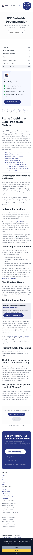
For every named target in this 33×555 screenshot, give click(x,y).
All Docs (5, 47)
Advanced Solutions (9, 53)
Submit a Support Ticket (17, 414)
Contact (4, 480)
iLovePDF (20, 222)
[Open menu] (14, 6)
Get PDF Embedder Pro (13, 315)
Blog (3, 477)
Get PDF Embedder (27, 6)
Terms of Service (6, 537)
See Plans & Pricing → (15, 452)
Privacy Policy (17, 537)
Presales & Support (8, 63)
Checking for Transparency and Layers (17, 153)
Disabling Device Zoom (12, 160)
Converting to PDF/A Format (14, 157)
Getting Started (7, 57)
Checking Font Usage (12, 158)
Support (4, 482)
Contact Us (16, 419)
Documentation (11, 110)
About (3, 475)
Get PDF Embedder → (12, 101)
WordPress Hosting (7, 496)
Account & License (8, 50)
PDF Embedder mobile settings (19, 336)
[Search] (23, 32)
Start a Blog (5, 498)
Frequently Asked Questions (14, 162)
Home (3, 110)
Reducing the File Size (12, 155)
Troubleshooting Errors (9, 66)
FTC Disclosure (6, 493)
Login (19, 6)
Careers (4, 484)
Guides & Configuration (9, 60)
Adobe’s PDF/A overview (9, 278)
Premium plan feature (10, 308)
